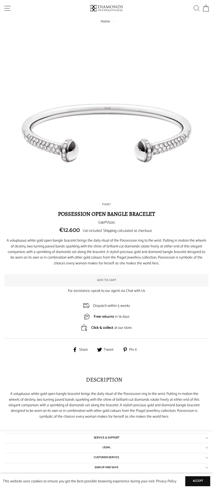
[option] (106, 133)
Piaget (106, 204)
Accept (198, 480)
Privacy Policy (166, 481)
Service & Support (107, 437)
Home (105, 21)
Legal (107, 447)
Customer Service (106, 457)
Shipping (109, 231)
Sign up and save (106, 467)
